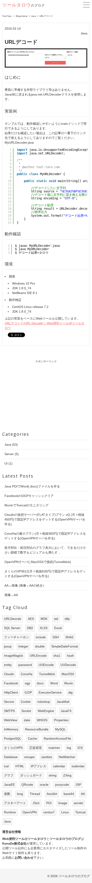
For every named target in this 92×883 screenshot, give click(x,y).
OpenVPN (30, 812)
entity (8, 665)
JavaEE (9, 784)
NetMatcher (67, 757)
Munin (68, 683)
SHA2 (69, 637)
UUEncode (46, 665)
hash (70, 655)
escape (29, 757)
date (27, 720)
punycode (62, 784)
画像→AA (11, 595)
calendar (59, 766)
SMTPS (9, 711)
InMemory (11, 729)
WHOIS (42, 720)
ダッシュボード (31, 775)
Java (7, 821)
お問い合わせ (24, 857)
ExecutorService (50, 692)
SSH (55, 637)
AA (83, 794)
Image (62, 803)
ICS (80, 748)
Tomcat (80, 812)
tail (56, 619)
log (69, 748)
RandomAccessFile (57, 738)
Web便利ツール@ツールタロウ (24, 839)
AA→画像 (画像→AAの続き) (24, 585)
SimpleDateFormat (64, 646)
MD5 (44, 619)
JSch (36, 803)
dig (70, 692)
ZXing (67, 775)
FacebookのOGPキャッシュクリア (29, 496)
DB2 (30, 628)
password (25, 665)
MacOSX (68, 674)
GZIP (28, 692)
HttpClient (11, 692)
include (41, 637)
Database (11, 757)
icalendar (78, 766)
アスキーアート (15, 803)
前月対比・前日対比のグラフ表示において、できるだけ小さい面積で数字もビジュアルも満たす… (45, 550)
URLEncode (38, 655)
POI (49, 803)
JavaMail (63, 701)
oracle (44, 784)
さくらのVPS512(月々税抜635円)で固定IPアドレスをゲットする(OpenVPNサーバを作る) (45, 573)
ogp (27, 683)
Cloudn (9, 674)
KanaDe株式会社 (14, 843)
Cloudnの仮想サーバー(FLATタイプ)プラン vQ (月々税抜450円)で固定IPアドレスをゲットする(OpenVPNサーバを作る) (44, 519)
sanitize (46, 757)
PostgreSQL (12, 738)
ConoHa (26, 674)
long (20, 794)
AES (31, 619)
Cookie (26, 701)
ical (6, 766)
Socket (26, 711)
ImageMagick (13, 655)
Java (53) (11, 444)
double (40, 646)
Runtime (10, 812)
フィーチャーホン (16, 637)
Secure (9, 701)
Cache (32, 738)
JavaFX (66, 711)
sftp (67, 619)
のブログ (23, 5)
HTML (19, 766)
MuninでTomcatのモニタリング (26, 505)
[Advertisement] (46, 394)
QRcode (27, 784)
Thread (35, 794)
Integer (23, 646)
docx (40, 683)
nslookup (43, 701)
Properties (61, 720)
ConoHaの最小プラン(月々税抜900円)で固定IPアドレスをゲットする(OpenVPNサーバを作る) (45, 536)
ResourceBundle (36, 729)
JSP (78, 784)
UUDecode (68, 665)
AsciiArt (52, 794)
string (52, 775)
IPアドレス (38, 766)
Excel (58, 628)
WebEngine (46, 711)
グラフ (8, 775)
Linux (65, 812)
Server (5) (11, 454)
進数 (7, 794)
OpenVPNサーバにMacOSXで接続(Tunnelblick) (37, 562)
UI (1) (8, 463)
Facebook (11, 683)
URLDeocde (12, 619)
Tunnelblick (47, 674)
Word (54, 683)
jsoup (8, 646)
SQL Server (12, 628)
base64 (69, 794)
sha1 (56, 655)
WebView (10, 720)
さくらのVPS (13, 748)
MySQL (60, 729)
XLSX (44, 628)
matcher (54, 748)
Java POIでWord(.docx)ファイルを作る (32, 486)
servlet (78, 803)
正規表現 (35, 748)
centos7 (48, 812)
